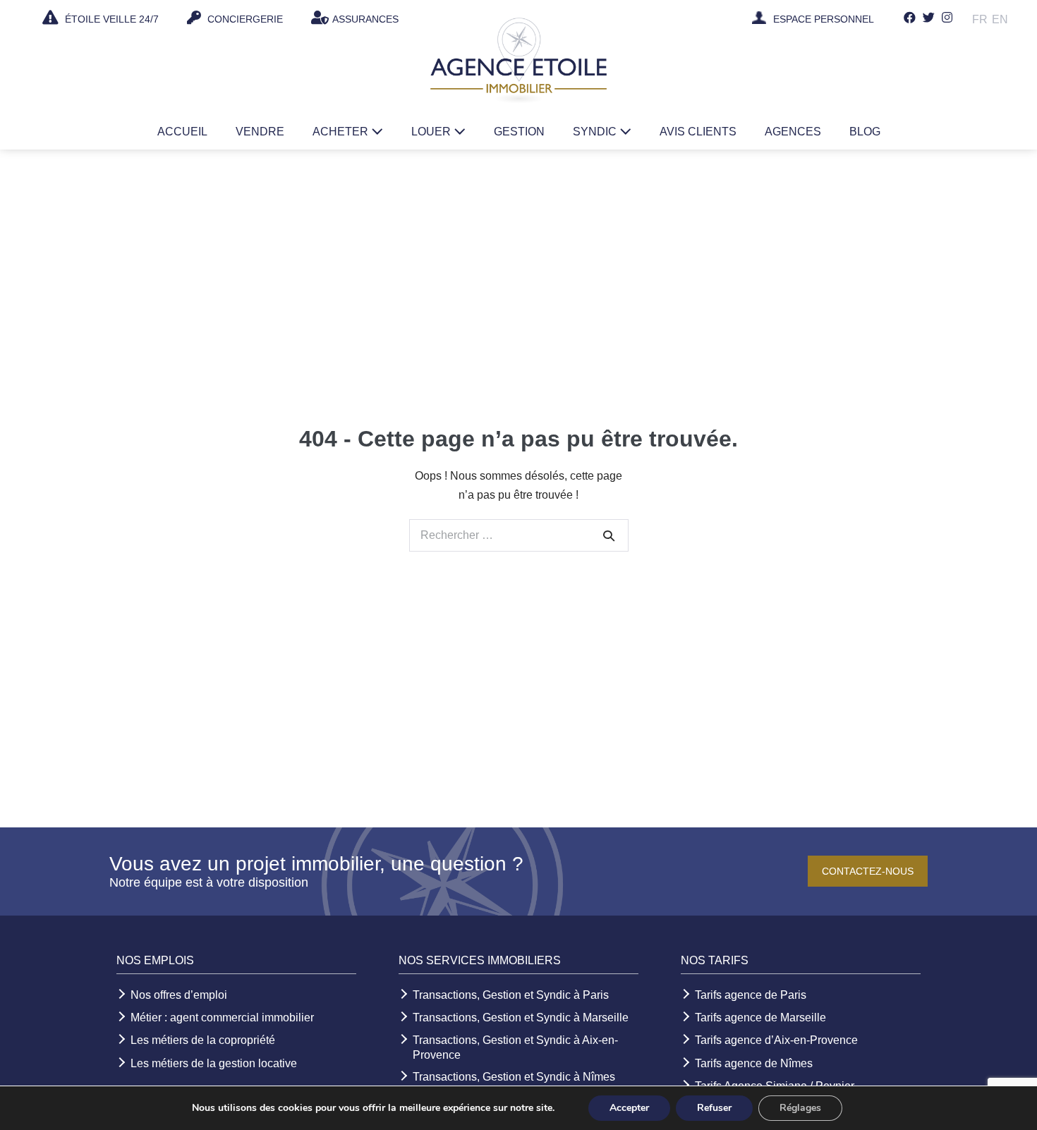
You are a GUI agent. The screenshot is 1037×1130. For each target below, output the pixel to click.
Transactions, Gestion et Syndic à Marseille (521, 1017)
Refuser (714, 1107)
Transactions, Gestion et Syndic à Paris (511, 995)
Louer (432, 132)
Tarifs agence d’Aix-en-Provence (776, 1040)
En (1000, 19)
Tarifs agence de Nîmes (754, 1063)
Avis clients (698, 132)
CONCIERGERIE (244, 19)
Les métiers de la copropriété (203, 1040)
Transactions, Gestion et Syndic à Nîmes (514, 1077)
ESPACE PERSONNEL (823, 19)
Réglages (800, 1107)
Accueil (182, 132)
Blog (864, 132)
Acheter (342, 132)
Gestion (519, 132)
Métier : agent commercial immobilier (222, 1017)
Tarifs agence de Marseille (760, 1017)
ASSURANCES (365, 19)
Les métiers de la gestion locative (214, 1063)
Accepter (629, 1107)
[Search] (608, 535)
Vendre (260, 132)
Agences (793, 132)
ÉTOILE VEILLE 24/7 (110, 19)
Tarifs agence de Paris (750, 995)
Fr (980, 19)
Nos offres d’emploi (179, 995)
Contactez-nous (868, 871)
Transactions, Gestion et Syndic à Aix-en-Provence (515, 1047)
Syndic (596, 132)
